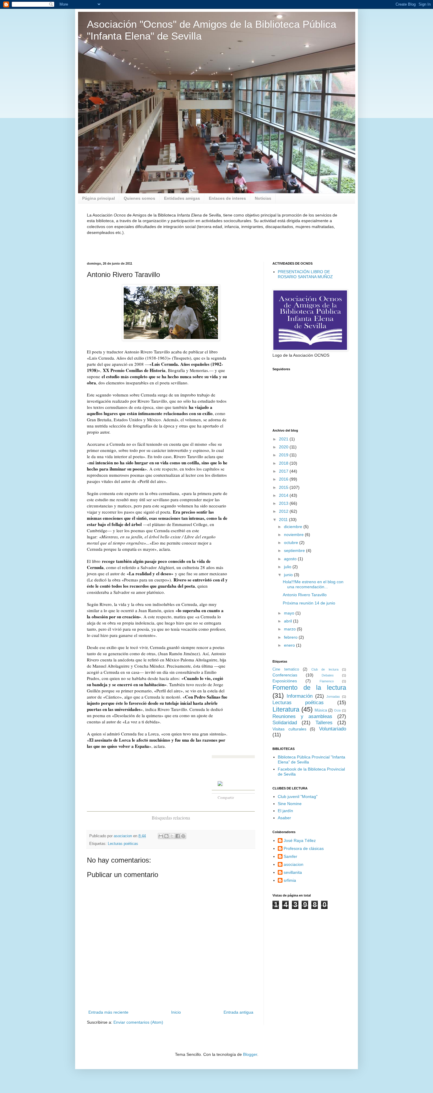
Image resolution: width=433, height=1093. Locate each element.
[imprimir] (236, 805)
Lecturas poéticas (123, 844)
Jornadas (333, 696)
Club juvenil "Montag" (298, 796)
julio (288, 566)
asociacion (293, 864)
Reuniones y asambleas (302, 716)
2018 (284, 463)
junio (289, 574)
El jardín (285, 810)
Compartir (226, 797)
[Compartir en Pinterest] (183, 836)
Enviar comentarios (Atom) (138, 1022)
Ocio (337, 710)
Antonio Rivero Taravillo (305, 594)
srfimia (290, 880)
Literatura (285, 709)
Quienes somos (139, 198)
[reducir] (221, 805)
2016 (284, 479)
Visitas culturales (289, 729)
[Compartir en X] (172, 836)
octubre (291, 542)
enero (290, 645)
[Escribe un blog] (166, 836)
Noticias (263, 198)
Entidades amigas (182, 198)
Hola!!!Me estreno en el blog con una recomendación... (313, 584)
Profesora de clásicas (304, 848)
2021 (284, 439)
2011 (284, 519)
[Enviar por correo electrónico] (161, 836)
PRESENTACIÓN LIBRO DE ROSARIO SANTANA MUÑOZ (305, 274)
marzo (290, 629)
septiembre (295, 550)
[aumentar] (229, 805)
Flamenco (327, 681)
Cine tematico (285, 669)
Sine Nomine (290, 803)
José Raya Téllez (300, 840)
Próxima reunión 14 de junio (309, 603)
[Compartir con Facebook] (178, 836)
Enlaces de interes (227, 198)
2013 (284, 503)
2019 (284, 455)
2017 (284, 471)
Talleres (324, 722)
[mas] (246, 796)
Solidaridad (284, 722)
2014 (284, 495)
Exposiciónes (284, 681)
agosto (291, 558)
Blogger (250, 1054)
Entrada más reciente (108, 1012)
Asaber (284, 817)
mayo (289, 613)
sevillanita (293, 872)
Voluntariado (332, 729)
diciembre (293, 526)
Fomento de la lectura (309, 687)
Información (300, 696)
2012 (284, 511)
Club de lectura (324, 669)
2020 (284, 447)
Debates (328, 675)
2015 (284, 487)
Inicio (176, 1012)
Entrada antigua (238, 1012)
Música (321, 710)
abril (288, 621)
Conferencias (284, 675)
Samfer (290, 856)
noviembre (294, 534)
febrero (291, 637)
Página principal (98, 198)
